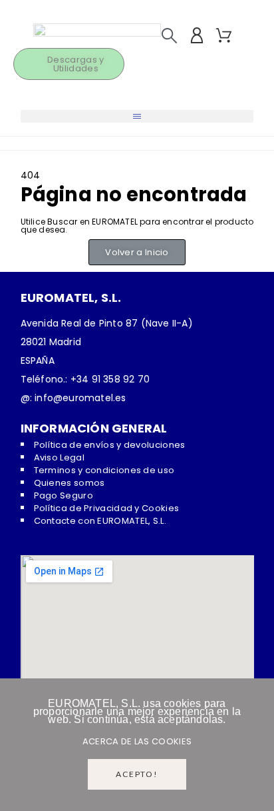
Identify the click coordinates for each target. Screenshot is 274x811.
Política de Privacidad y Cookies (107, 508)
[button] (137, 116)
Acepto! (137, 774)
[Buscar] (169, 36)
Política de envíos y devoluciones (110, 444)
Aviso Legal (59, 457)
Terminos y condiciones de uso (104, 470)
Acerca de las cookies (137, 741)
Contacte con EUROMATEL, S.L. (100, 520)
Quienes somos (69, 482)
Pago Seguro (63, 495)
